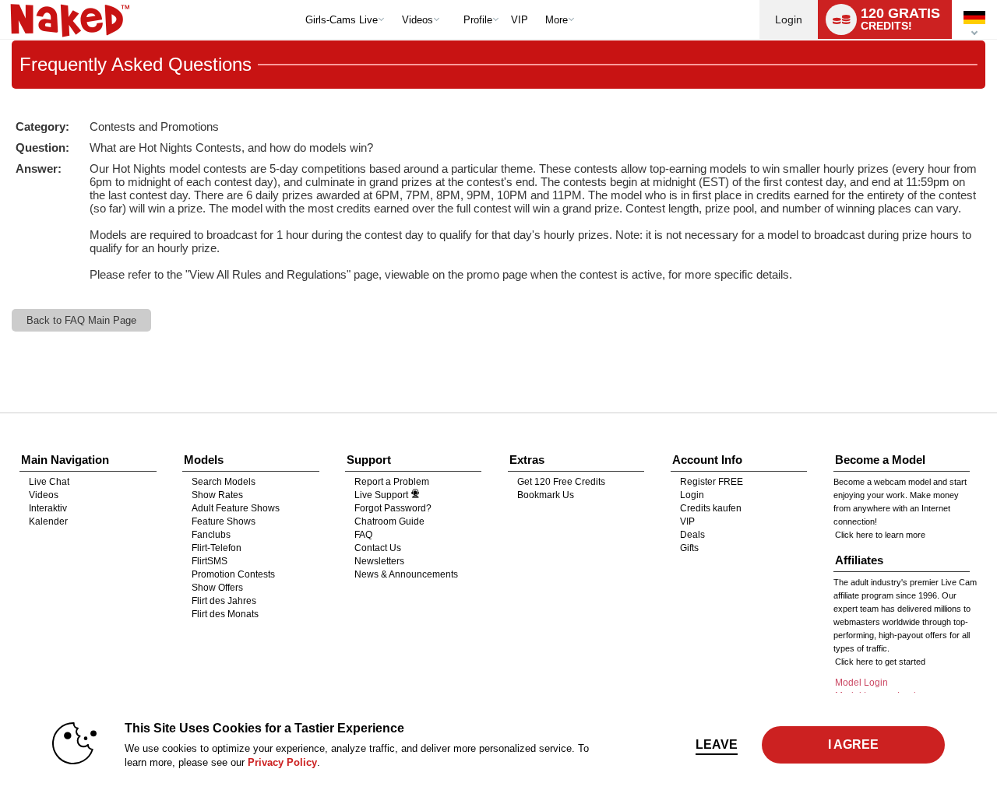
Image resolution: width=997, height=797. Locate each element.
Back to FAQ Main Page (81, 320)
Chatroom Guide (389, 521)
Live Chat (49, 481)
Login (788, 19)
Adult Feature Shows (236, 508)
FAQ (363, 534)
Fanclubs (211, 534)
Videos (417, 20)
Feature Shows (223, 521)
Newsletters (379, 561)
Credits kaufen (711, 508)
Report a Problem (391, 481)
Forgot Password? (393, 508)
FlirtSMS (209, 561)
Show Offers (217, 587)
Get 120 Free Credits (561, 481)
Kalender (48, 521)
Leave (717, 744)
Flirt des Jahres (224, 600)
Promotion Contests (233, 574)
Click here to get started (880, 661)
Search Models (223, 481)
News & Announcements (406, 574)
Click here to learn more (880, 534)
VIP (519, 20)
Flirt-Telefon (216, 547)
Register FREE (711, 481)
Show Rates (217, 495)
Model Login (861, 682)
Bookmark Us (545, 495)
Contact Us (377, 547)
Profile (477, 20)
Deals (692, 534)
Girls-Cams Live (341, 20)
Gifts (689, 547)
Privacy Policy (282, 762)
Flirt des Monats (225, 614)
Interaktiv (48, 508)
